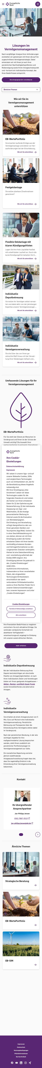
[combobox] (21, 89)
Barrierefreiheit (21, 1057)
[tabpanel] (21, 808)
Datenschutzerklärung (15, 466)
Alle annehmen (21, 615)
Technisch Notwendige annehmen (21, 609)
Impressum (21, 1044)
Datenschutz (21, 1047)
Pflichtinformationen (21, 1054)
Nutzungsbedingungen (21, 1050)
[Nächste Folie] (37, 834)
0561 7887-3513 (21, 818)
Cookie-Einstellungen (21, 604)
